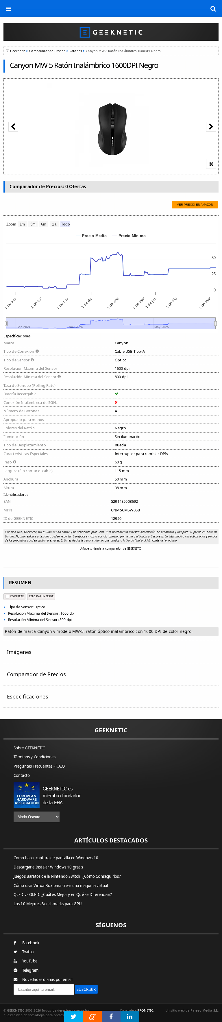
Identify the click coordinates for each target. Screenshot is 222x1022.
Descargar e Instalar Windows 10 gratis (48, 867)
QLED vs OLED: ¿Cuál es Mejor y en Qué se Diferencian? (63, 894)
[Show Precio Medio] (91, 236)
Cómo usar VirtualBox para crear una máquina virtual (61, 885)
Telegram (30, 970)
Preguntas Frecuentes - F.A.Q (39, 766)
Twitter (28, 951)
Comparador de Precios (47, 51)
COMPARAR (16, 596)
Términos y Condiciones (35, 756)
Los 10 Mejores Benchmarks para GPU (48, 903)
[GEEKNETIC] (111, 32)
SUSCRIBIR (86, 989)
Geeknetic (17, 51)
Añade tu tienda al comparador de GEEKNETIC (110, 548)
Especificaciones (27, 696)
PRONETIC (145, 1010)
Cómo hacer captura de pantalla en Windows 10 (56, 857)
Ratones (75, 51)
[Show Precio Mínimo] (129, 236)
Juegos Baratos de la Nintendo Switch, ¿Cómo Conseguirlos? (67, 876)
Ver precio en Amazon (195, 204)
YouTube (29, 961)
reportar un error (41, 596)
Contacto (22, 775)
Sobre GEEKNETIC (29, 748)
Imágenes (19, 651)
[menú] (8, 8)
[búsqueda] (213, 8)
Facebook (31, 942)
